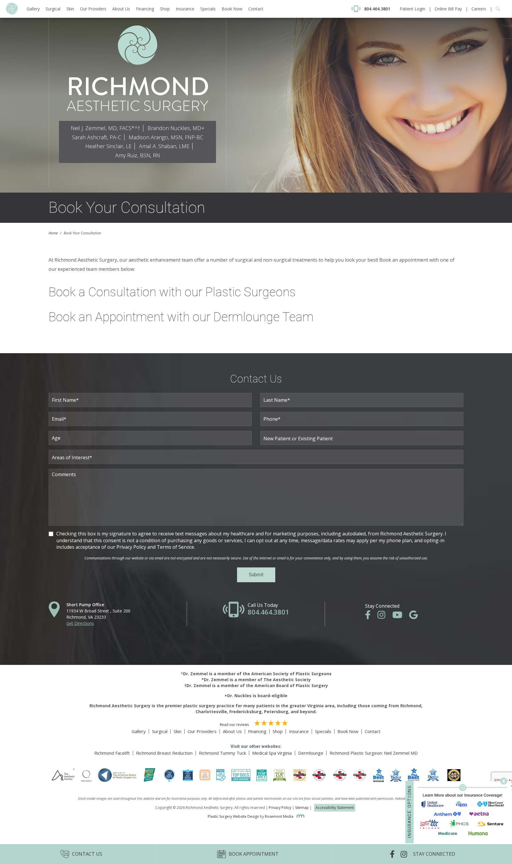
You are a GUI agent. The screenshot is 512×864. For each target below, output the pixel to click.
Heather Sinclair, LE (108, 146)
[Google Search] (496, 9)
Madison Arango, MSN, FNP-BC (166, 137)
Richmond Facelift (112, 753)
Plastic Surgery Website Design (233, 816)
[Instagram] (384, 616)
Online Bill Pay (448, 9)
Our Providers (93, 9)
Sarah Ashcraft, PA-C (96, 137)
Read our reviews (235, 724)
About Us (121, 9)
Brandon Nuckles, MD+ (176, 128)
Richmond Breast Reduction (164, 753)
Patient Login (412, 9)
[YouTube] (400, 616)
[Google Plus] (416, 616)
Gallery (33, 9)
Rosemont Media (279, 816)
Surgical (53, 9)
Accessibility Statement (335, 807)
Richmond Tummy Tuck (222, 753)
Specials (208, 9)
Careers (478, 9)
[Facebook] (371, 616)
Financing (145, 9)
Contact (255, 9)
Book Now (232, 9)
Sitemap (302, 807)
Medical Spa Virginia (272, 753)
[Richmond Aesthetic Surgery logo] (12, 13)
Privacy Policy (280, 807)
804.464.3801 (268, 611)
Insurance (185, 9)
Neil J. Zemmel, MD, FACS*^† (105, 128)
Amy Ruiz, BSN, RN (137, 155)
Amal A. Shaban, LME (164, 146)
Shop (165, 9)
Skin (70, 9)
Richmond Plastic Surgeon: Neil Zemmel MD (373, 753)
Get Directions (80, 623)
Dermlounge (310, 753)
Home (53, 233)
